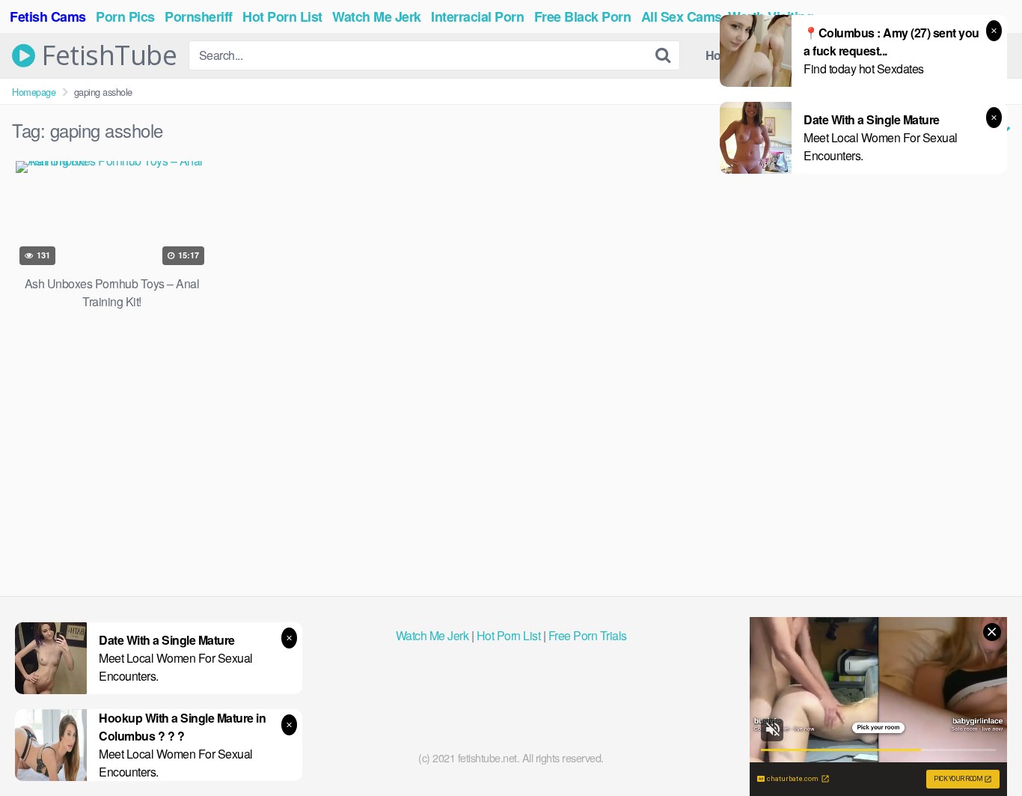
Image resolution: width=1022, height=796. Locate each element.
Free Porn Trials (587, 635)
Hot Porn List (509, 635)
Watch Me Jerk (432, 635)
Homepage (33, 92)
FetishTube (106, 55)
